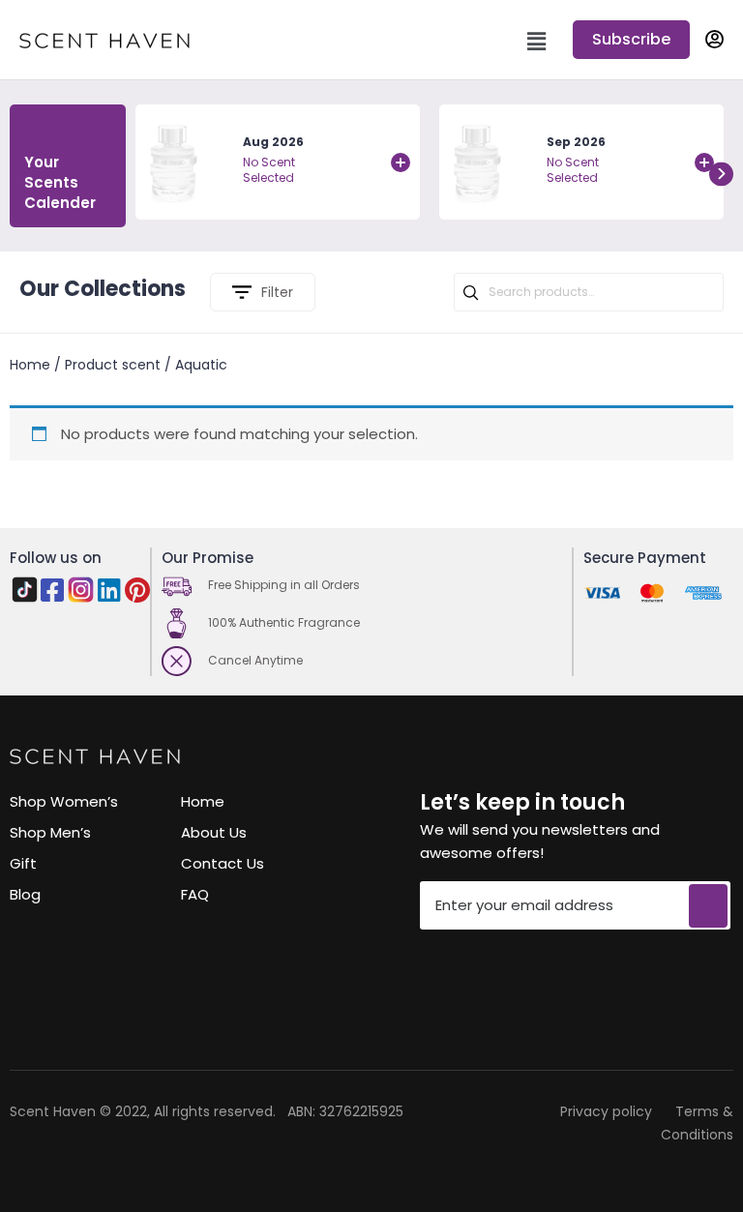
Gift (23, 863)
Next (721, 174)
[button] (631, 39)
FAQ (195, 894)
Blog (25, 894)
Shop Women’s (64, 801)
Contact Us (222, 863)
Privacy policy (606, 1111)
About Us (214, 832)
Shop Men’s (50, 832)
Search (471, 293)
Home (30, 364)
